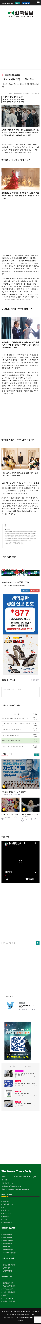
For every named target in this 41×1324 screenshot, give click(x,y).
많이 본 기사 (28, 1066)
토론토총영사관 (8, 1283)
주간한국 (6, 1216)
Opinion (22, 1002)
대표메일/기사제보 (7, 1183)
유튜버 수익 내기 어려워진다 (23, 1103)
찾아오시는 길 (7, 1222)
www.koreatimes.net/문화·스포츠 (15, 582)
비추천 (35, 591)
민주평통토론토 (8, 1298)
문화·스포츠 (15, 75)
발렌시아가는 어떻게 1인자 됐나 (11, 740)
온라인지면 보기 (8, 1204)
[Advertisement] (20, 45)
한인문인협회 (7, 1234)
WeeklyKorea (19, 1071)
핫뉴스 (5, 1207)
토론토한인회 (7, 1243)
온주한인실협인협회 (9, 1253)
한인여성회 (6, 1246)
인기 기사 (12, 1066)
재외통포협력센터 (9, 1301)
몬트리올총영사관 (9, 1286)
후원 (17, 3)
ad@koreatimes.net (22, 1189)
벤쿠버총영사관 (8, 1289)
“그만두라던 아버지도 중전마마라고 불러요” (15, 718)
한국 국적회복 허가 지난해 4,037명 (25, 1083)
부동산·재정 (7, 1213)
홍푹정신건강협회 (9, 1265)
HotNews (18, 1081)
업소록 (5, 1219)
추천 (26, 591)
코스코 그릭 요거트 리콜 (22, 1093)
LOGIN (4, 3)
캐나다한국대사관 (9, 1292)
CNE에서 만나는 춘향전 (10, 814)
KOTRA (5, 1295)
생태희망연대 (7, 1271)
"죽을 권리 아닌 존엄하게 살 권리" (12, 729)
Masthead (6, 1201)
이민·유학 (6, 1210)
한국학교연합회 (8, 1240)
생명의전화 (6, 1268)
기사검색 (26, 3)
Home (6, 75)
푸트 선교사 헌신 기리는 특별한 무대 (14, 792)
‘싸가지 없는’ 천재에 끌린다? (10, 735)
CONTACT (10, 3)
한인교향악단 (7, 1237)
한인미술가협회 (8, 1250)
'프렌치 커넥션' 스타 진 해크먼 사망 (12, 746)
